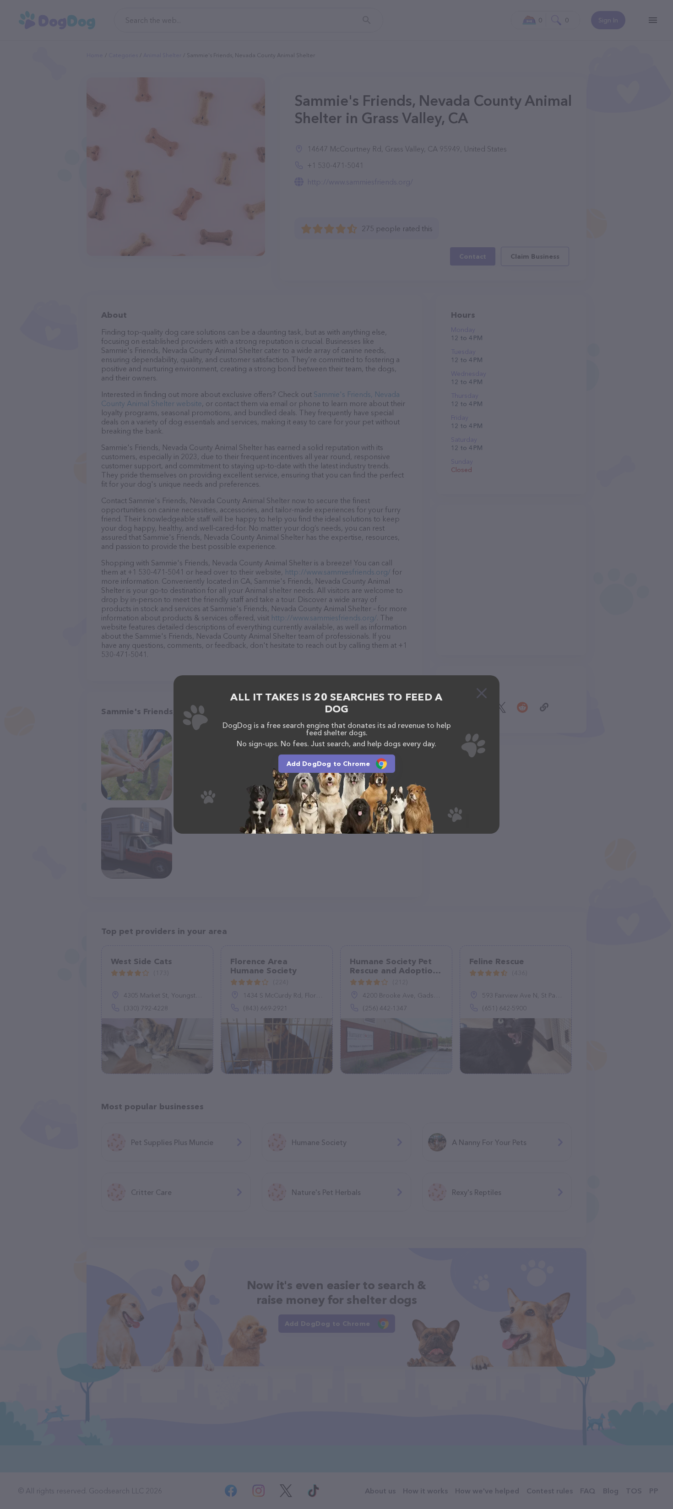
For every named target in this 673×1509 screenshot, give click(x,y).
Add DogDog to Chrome (328, 764)
